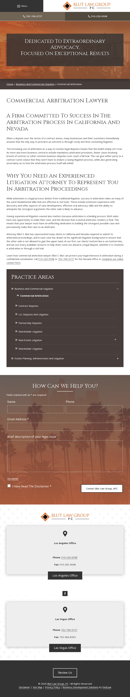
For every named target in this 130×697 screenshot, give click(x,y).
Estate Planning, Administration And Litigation (39, 358)
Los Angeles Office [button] (65, 575)
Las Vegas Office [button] (65, 648)
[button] (21, 6)
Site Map (37, 687)
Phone (70, 402)
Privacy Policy (52, 687)
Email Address (18, 419)
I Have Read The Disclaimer (31, 486)
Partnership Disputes (30, 323)
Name (11, 402)
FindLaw (106, 687)
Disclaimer (13, 478)
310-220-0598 (99, 16)
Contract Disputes (28, 305)
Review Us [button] (65, 672)
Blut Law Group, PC (57, 683)
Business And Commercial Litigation (34, 288)
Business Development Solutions (80, 687)
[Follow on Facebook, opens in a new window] (65, 593)
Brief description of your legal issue (31, 436)
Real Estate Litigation (30, 340)
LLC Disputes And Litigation (33, 314)
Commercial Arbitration (34, 295)
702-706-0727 (34, 16)
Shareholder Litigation (30, 331)
